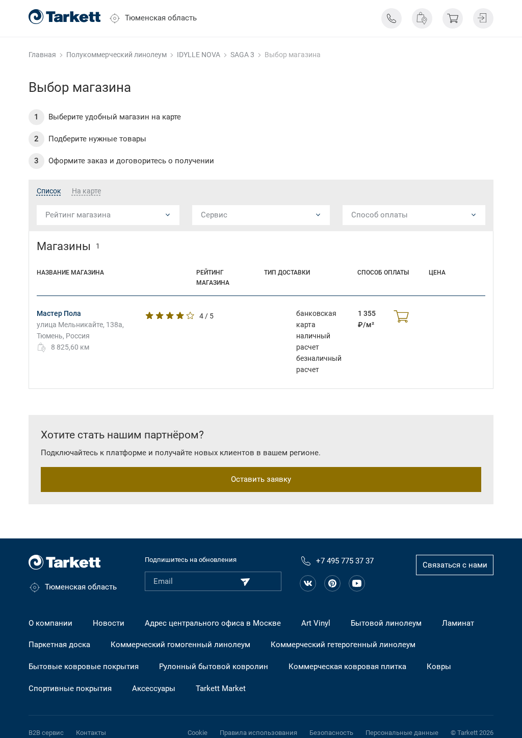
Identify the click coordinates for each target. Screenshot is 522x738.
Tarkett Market (221, 688)
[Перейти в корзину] (452, 18)
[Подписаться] (245, 582)
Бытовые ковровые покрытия (84, 666)
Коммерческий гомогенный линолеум (180, 644)
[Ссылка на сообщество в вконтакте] (308, 583)
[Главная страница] (64, 16)
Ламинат (458, 623)
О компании (50, 623)
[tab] (49, 191)
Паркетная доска (59, 644)
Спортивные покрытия (70, 688)
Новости (108, 623)
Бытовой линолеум (386, 623)
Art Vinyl (315, 623)
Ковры (439, 666)
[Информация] (391, 18)
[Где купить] (422, 18)
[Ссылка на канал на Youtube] (357, 583)
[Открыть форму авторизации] (483, 18)
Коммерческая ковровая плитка (347, 666)
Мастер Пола (59, 313)
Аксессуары (153, 688)
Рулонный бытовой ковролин (213, 666)
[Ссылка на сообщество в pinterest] (332, 583)
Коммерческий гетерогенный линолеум (343, 644)
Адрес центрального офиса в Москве (213, 623)
